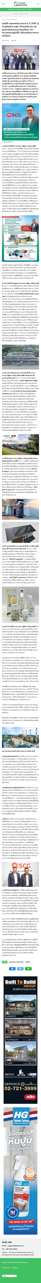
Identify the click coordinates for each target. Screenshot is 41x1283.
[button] (20, 13)
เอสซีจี (27, 962)
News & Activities (12, 19)
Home (4, 19)
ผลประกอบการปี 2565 (16, 962)
